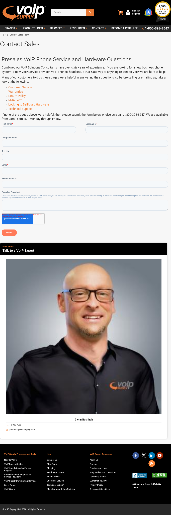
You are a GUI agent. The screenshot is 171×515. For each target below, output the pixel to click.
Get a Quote (10, 485)
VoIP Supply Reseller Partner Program (17, 469)
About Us (94, 460)
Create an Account (98, 468)
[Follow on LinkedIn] (151, 455)
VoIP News (9, 489)
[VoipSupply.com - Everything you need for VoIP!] (24, 12)
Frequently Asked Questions (103, 472)
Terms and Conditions (100, 489)
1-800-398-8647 (157, 28)
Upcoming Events (98, 476)
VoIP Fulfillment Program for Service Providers (17, 475)
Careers (93, 464)
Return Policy (17, 96)
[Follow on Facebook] (135, 455)
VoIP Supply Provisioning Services (20, 481)
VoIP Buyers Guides (13, 464)
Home (4, 34)
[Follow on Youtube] (159, 455)
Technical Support (20, 108)
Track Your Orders (55, 472)
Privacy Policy (96, 485)
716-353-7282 (14, 425)
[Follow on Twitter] (143, 456)
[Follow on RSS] (151, 463)
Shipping (51, 468)
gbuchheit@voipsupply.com (22, 429)
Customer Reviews (99, 481)
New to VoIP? (10, 460)
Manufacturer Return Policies (61, 489)
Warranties (15, 91)
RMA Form (15, 100)
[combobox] (72, 12)
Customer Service (20, 87)
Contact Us (52, 460)
